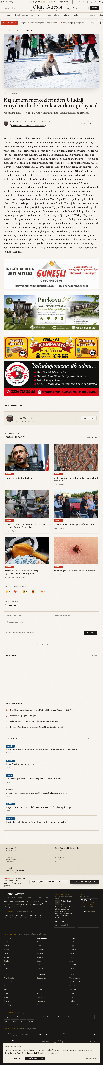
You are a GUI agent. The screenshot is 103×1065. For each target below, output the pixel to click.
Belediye (72, 949)
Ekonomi (57, 15)
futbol (23, 1021)
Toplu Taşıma (9, 1005)
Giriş (101, 2)
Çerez (71, 997)
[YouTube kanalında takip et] (87, 2)
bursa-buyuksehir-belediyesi (84, 1017)
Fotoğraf (32, 882)
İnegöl (6, 942)
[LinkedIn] (31, 916)
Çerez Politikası (24, 1053)
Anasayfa (8, 15)
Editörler (40, 1005)
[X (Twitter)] (11, 916)
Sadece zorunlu (14, 1058)
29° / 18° (58, 859)
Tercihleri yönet (91, 1058)
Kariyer (39, 989)
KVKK (71, 993)
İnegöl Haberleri (21, 15)
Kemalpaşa (41, 949)
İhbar (48, 882)
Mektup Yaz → (61, 921)
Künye (39, 982)
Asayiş (71, 945)
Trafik (6, 993)
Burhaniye (40, 965)
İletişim (39, 993)
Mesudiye (40, 957)
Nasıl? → (93, 1042)
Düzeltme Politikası (76, 982)
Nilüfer (6, 945)
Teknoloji (75, 15)
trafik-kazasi (40, 1017)
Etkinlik (56, 882)
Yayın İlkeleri (74, 978)
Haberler (15, 1021)
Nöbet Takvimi (61, 925)
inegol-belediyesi (17, 1017)
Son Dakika (73, 942)
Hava (5, 989)
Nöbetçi (6, 986)
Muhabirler (41, 1001)
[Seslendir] (90, 123)
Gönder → (90, 632)
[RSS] (36, 916)
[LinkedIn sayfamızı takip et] (95, 2)
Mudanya (7, 957)
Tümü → (40, 968)
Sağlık (84, 15)
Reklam (39, 986)
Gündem (41, 15)
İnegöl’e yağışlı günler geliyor (41, 23)
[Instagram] (16, 916)
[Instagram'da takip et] (83, 2)
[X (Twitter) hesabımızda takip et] (75, 2)
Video (40, 882)
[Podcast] (41, 916)
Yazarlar (92, 15)
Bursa (33, 15)
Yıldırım (7, 953)
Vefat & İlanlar (9, 978)
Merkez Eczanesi (12, 859)
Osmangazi (8, 949)
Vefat (64, 882)
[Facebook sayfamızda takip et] (79, 2)
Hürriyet (40, 953)
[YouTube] (21, 916)
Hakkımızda (41, 978)
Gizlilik (72, 1001)
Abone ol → (44, 1035)
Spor (49, 15)
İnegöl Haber (51, 1017)
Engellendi (44, 1042)
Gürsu (6, 965)
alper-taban (29, 1017)
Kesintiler (7, 997)
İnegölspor (68, 1017)
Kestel (6, 968)
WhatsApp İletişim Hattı (86, 882)
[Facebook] (6, 916)
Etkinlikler (73, 965)
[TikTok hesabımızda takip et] (91, 2)
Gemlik (6, 961)
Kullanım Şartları (75, 1005)
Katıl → (93, 1035)
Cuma (39, 942)
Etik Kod (72, 989)
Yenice (39, 945)
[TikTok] (26, 916)
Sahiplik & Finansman (77, 986)
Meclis (71, 953)
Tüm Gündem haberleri (13, 405)
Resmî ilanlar (8, 982)
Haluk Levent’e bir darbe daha (67, 848)
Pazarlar (7, 1001)
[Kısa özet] (96, 123)
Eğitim (71, 968)
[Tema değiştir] (68, 8)
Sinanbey (40, 961)
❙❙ (99, 22)
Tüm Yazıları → (89, 418)
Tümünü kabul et (35, 1058)
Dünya (66, 15)
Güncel (7, 1021)
